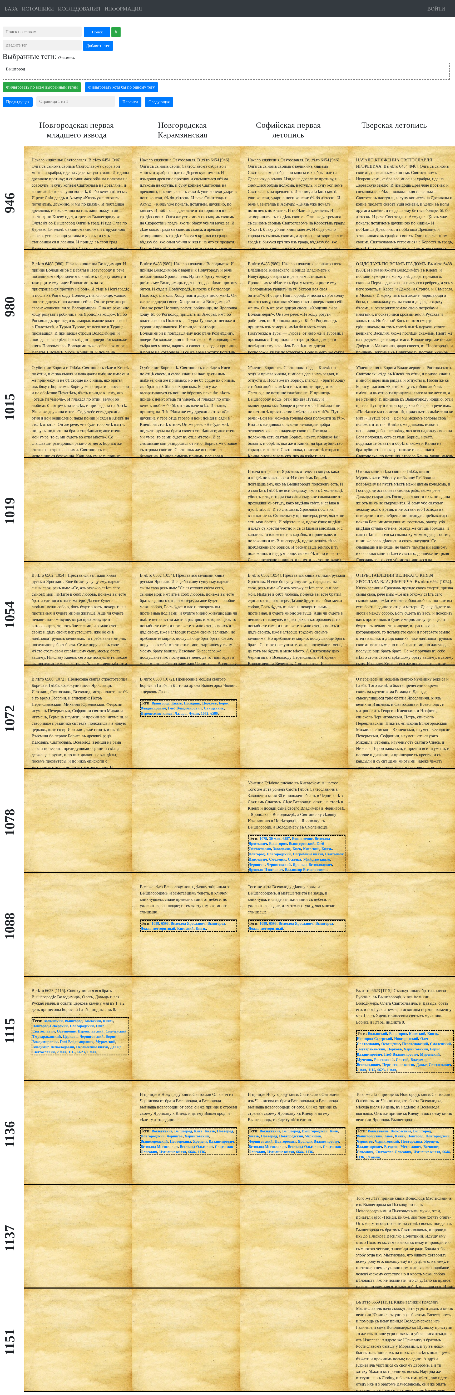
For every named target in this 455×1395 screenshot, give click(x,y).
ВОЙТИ (436, 9)
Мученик (364, 1060)
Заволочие (281, 849)
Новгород (257, 854)
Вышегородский (154, 1141)
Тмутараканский (46, 1037)
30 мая (274, 839)
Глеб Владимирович (185, 708)
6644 (192, 1152)
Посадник (192, 703)
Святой (402, 1060)
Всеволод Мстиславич (159, 1147)
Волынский (53, 1021)
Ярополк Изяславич (266, 870)
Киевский (311, 849)
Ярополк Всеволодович (312, 865)
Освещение (66, 1031)
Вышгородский (301, 844)
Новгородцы (180, 1141)
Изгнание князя (172, 1152)
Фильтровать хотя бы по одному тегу (121, 87)
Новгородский (279, 854)
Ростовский (384, 1060)
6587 (286, 839)
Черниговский (279, 865)
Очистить (66, 58)
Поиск (97, 32)
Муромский (105, 1042)
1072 (204, 714)
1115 (71, 1052)
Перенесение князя (156, 714)
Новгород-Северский (50, 1026)
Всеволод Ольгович (196, 1147)
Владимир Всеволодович (306, 870)
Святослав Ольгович (393, 1152)
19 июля (373, 1157)
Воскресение (400, 1131)
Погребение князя (308, 854)
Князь (176, 703)
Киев (297, 849)
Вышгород (160, 703)
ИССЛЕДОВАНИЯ (79, 9)
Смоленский (116, 1031)
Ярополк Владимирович (213, 1141)
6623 (81, 1052)
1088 (155, 924)
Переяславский (90, 1031)
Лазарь (180, 714)
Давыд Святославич (433, 1065)
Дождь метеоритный (158, 929)
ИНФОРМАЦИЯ (123, 9)
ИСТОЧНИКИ (38, 9)
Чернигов (257, 865)
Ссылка (294, 859)
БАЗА (11, 9)
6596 (165, 924)
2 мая (61, 1052)
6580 (214, 714)
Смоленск (277, 859)
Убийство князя (316, 859)
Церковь (209, 703)
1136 (201, 1152)
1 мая (91, 1052)
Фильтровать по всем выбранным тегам (42, 87)
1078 (263, 839)
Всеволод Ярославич (188, 924)
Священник (214, 708)
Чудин (194, 714)
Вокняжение (302, 839)
